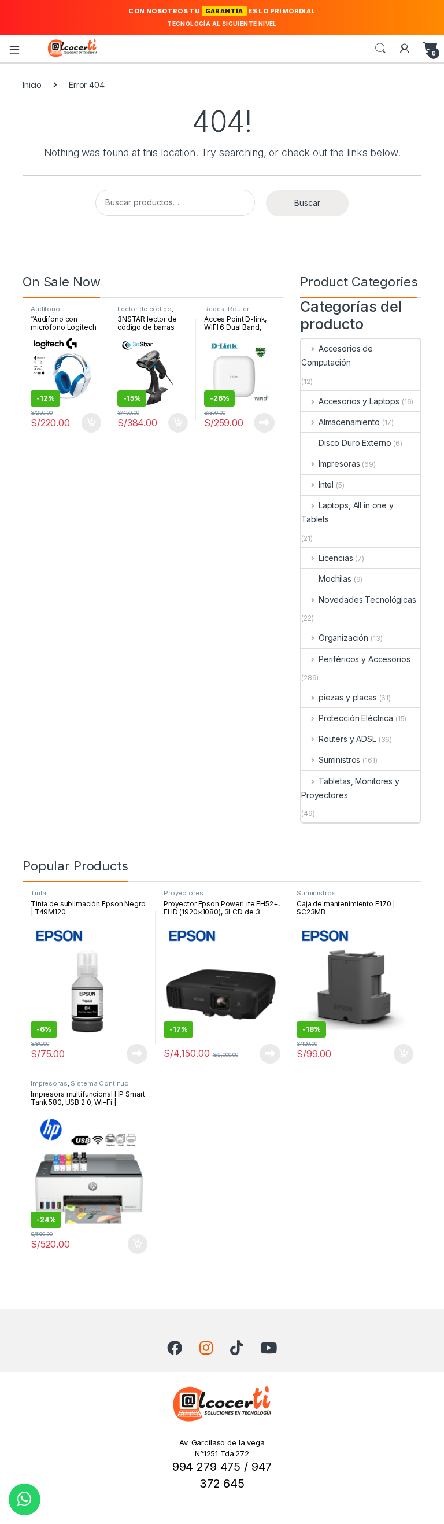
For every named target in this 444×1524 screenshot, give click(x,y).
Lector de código (144, 309)
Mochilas (335, 579)
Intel (326, 484)
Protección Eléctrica (356, 718)
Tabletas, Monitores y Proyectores (350, 788)
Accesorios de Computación (337, 355)
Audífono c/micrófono (51, 312)
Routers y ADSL (347, 739)
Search (380, 48)
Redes (214, 309)
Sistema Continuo (100, 1083)
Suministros (339, 760)
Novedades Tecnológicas (367, 599)
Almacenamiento (349, 422)
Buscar (307, 203)
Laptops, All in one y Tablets (347, 512)
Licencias (336, 558)
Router (238, 309)
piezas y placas (348, 697)
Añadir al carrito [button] (89, 423)
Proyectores (183, 893)
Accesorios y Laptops (359, 401)
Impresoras (339, 463)
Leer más (264, 423)
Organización (343, 638)
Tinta (38, 893)
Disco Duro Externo (355, 443)
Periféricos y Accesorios (364, 659)
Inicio (32, 85)
